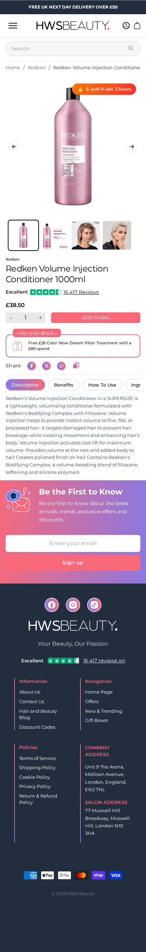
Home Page (99, 692)
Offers (92, 701)
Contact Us (31, 701)
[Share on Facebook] (31, 366)
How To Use (102, 385)
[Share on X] (46, 366)
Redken (37, 67)
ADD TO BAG (96, 317)
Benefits (63, 385)
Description (25, 385)
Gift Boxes (96, 720)
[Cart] (137, 25)
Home (13, 67)
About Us (29, 692)
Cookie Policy (34, 777)
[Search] (131, 48)
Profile (84, 863)
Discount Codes (37, 727)
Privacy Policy (35, 786)
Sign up (72, 562)
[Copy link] (76, 366)
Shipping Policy (37, 767)
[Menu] (13, 25)
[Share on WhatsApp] (61, 366)
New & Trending (103, 711)
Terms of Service (37, 758)
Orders (62, 863)
